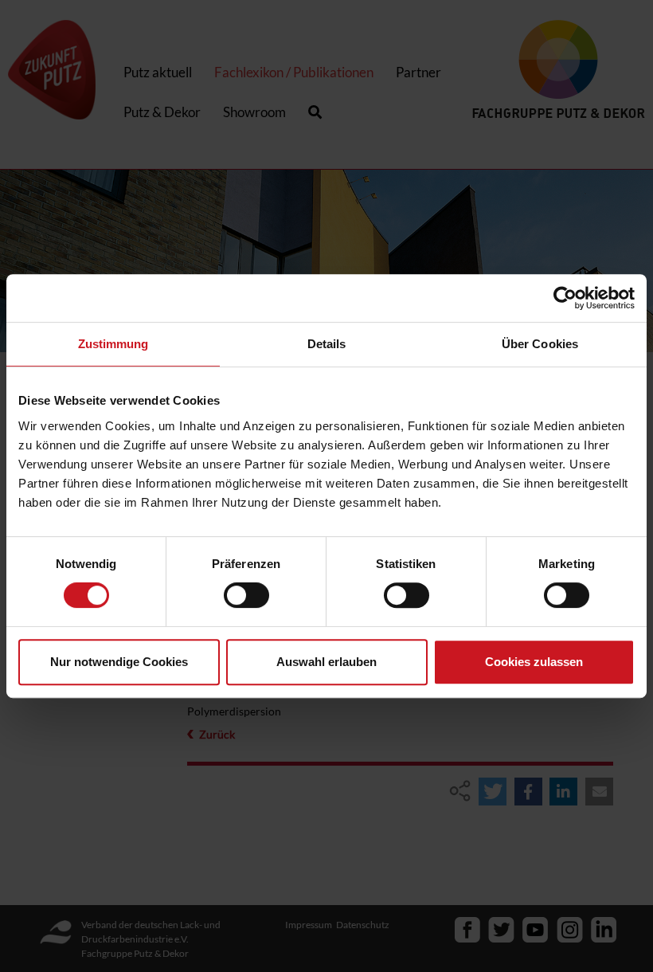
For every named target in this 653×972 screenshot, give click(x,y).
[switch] (246, 595)
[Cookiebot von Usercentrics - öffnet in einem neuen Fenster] (565, 298)
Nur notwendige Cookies (119, 661)
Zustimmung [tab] (113, 344)
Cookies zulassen (534, 661)
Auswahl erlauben (326, 661)
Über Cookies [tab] (540, 344)
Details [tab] (326, 344)
